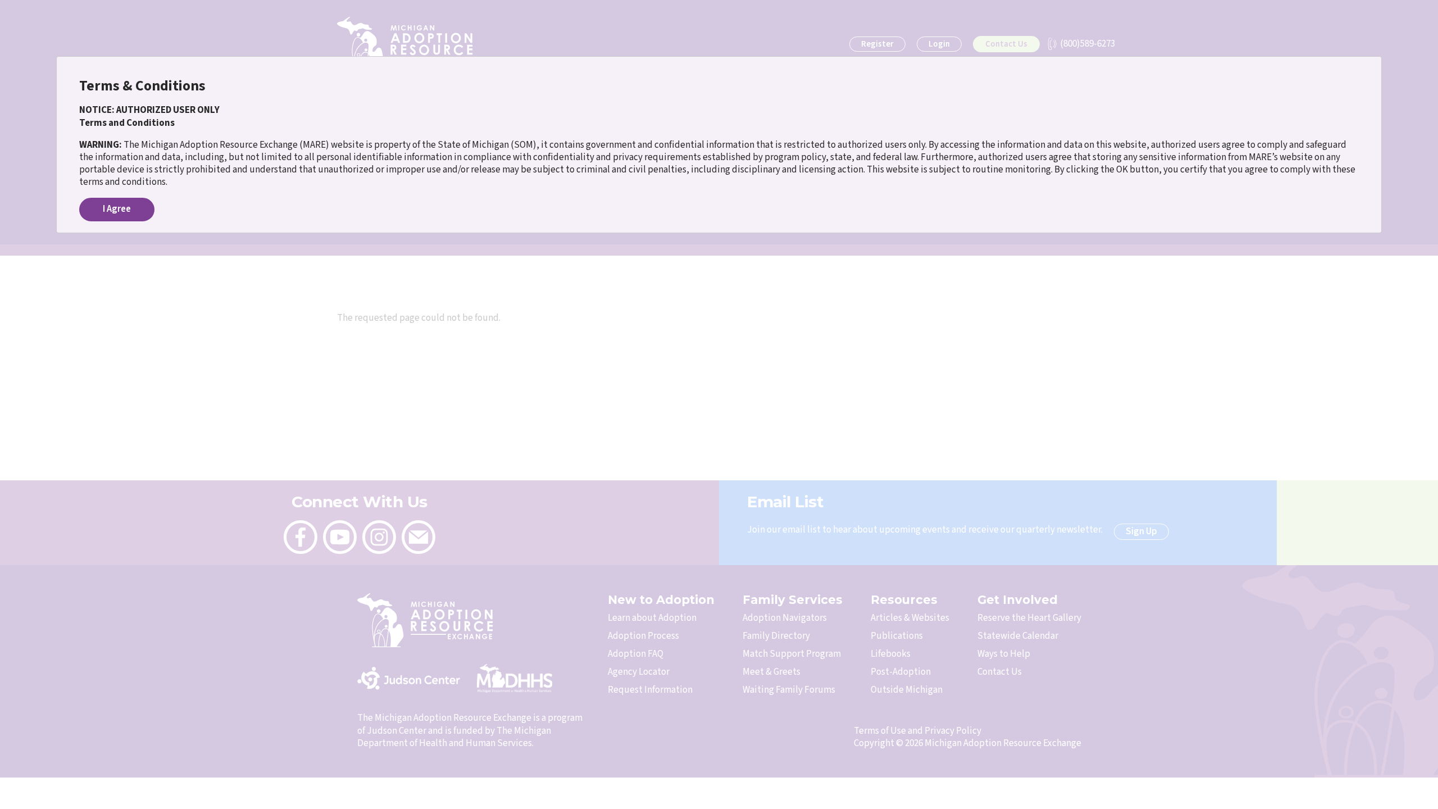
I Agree (117, 209)
